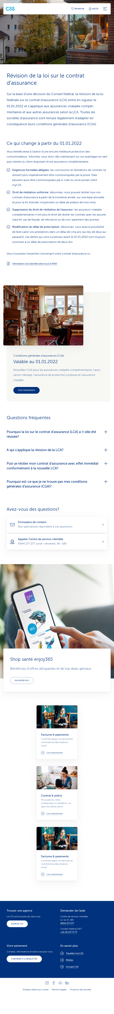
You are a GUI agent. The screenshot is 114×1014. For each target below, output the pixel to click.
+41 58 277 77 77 (68, 932)
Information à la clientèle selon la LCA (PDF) (34, 263)
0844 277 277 (67, 923)
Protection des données (80, 990)
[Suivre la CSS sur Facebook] (53, 983)
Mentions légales (59, 990)
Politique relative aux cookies (36, 990)
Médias (69, 960)
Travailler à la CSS (74, 953)
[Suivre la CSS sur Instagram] (47, 983)
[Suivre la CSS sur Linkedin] (67, 983)
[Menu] (105, 9)
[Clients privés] (10, 9)
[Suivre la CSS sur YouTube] (60, 983)
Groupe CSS (72, 966)
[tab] (57, 434)
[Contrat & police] (57, 793)
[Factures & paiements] (57, 732)
